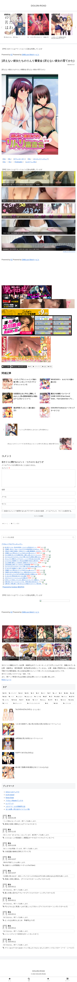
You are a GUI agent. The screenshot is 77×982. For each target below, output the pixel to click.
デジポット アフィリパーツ (69, 251)
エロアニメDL (31, 162)
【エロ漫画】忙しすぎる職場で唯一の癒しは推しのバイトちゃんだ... (23, 555)
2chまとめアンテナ (12, 792)
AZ (11, 54)
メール (4, 497)
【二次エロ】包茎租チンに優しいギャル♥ (16, 568)
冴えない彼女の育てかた (19, 366)
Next (75, 27)
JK (30, 366)
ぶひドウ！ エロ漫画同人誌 (15, 806)
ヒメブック (10, 803)
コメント (6, 468)
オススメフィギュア (41, 159)
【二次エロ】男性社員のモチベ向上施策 (15, 576)
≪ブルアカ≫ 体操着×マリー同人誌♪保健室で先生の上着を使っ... (22, 560)
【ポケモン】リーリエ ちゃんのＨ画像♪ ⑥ (16, 578)
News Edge (10, 798)
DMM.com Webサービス (30, 54)
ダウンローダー (19, 159)
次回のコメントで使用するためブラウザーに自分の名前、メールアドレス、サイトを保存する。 (38, 511)
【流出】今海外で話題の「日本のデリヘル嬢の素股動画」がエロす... (23, 551)
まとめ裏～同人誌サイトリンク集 (18, 809)
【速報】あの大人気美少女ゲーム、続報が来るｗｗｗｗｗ (20, 572)
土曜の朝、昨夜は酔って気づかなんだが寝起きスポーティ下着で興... (23, 583)
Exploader (19, 162)
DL (4, 159)
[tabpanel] (14, 27)
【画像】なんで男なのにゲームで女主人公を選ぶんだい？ (20, 553)
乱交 (45, 366)
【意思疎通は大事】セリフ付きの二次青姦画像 (17, 564)
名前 (3, 489)
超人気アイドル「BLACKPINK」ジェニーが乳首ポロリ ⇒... (21, 547)
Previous (2, 27)
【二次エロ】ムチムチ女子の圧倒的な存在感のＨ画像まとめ (21, 574)
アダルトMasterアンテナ (14, 800)
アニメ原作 (7, 366)
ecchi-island (10, 795)
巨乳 (50, 366)
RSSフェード (6, 680)
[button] (73, 537)
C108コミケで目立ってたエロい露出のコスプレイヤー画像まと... (22, 580)
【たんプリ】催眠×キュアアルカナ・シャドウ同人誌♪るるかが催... (23, 559)
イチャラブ (37, 366)
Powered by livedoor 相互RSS (13, 587)
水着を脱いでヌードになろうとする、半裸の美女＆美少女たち (21, 581)
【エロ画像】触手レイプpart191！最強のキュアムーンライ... (21, 562)
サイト (4, 504)
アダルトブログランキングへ (12, 544)
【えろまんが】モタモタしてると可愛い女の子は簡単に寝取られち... (23, 557)
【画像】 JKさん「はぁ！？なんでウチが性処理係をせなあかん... (22, 549)
